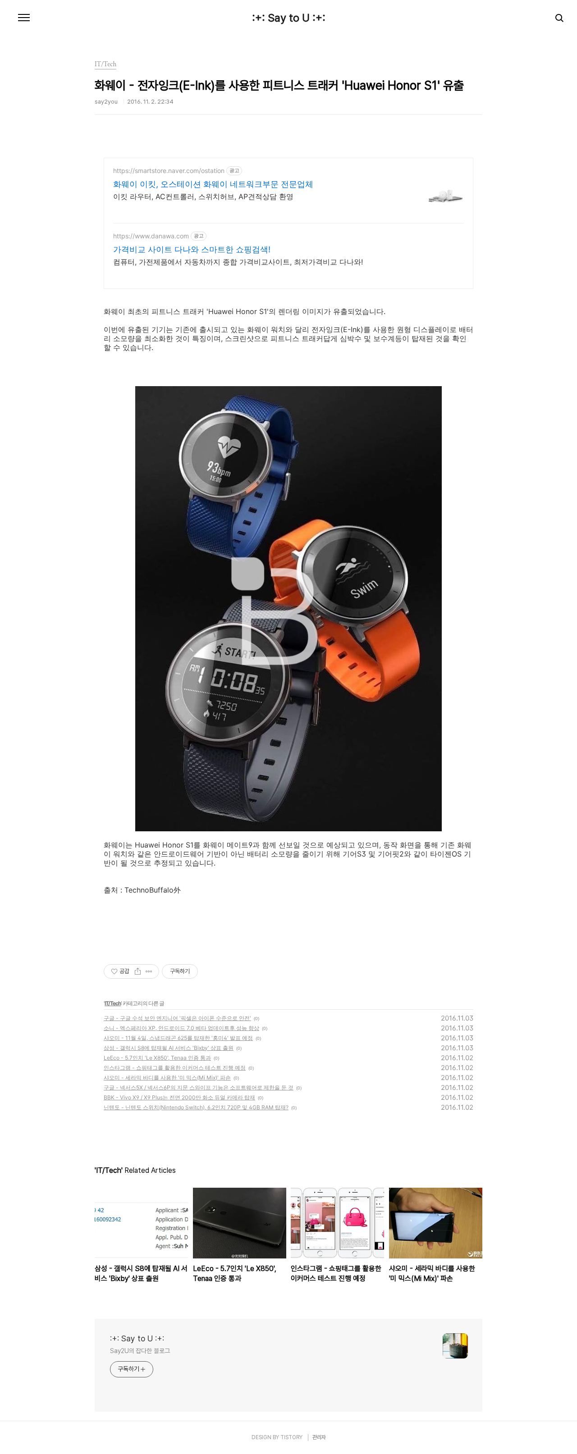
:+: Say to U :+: (288, 18)
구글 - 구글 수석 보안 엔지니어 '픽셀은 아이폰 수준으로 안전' (177, 1018)
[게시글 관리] (149, 971)
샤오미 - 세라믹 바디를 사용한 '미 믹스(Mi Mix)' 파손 (167, 1077)
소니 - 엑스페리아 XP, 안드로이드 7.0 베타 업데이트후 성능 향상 (181, 1028)
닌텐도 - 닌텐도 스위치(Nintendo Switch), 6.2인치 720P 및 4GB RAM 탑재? (196, 1107)
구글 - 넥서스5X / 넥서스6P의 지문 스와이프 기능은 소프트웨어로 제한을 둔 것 (198, 1087)
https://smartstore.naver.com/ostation (168, 170)
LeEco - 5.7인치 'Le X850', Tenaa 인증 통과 (157, 1057)
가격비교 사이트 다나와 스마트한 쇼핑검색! (191, 249)
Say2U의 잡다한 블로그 (140, 1350)
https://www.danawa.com (151, 236)
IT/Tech (113, 1003)
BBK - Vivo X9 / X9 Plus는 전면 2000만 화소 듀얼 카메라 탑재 (179, 1097)
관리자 (319, 1437)
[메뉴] (24, 18)
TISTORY (291, 1437)
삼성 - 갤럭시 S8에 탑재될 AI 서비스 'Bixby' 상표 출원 (169, 1047)
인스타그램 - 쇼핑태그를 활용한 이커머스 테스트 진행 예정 (175, 1067)
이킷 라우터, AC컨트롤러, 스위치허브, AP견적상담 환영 (203, 196)
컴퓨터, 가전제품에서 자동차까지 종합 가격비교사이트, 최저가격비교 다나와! (238, 261)
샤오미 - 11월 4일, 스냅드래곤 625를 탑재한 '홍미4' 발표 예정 (178, 1038)
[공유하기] (137, 971)
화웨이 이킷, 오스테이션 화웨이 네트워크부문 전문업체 (213, 184)
